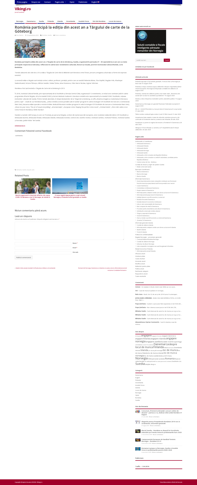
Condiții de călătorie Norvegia (145, 241)
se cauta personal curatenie (164, 361)
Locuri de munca (115, 21)
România (44, 35)
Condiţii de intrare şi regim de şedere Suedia (149, 165)
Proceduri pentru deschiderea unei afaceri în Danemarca (153, 209)
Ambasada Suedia (142, 153)
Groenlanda (70, 21)
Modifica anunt (140, 264)
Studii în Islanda (141, 230)
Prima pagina (22, 2)
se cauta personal (150, 361)
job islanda (151, 350)
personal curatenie (158, 359)
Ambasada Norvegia (143, 150)
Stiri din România (99, 21)
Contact (47, 2)
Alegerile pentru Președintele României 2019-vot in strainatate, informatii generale (160, 422)
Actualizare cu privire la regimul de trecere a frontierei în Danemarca (157, 122)
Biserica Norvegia (142, 174)
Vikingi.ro (23, 8)
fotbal (166, 347)
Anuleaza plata (140, 256)
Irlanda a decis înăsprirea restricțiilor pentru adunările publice (155, 99)
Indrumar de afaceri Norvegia (145, 244)
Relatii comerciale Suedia (144, 167)
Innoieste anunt (140, 261)
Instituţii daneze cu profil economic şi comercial (150, 197)
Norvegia (19, 21)
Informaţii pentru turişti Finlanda (146, 251)
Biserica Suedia (141, 176)
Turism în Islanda (142, 232)
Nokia (170, 356)
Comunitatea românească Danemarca (148, 188)
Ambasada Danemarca (143, 143)
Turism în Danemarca (143, 216)
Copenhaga (177, 342)
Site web (75, 252)
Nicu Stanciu (19, 35)
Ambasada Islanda (142, 148)
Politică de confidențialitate (144, 235)
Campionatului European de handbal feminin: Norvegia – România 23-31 (158, 440)
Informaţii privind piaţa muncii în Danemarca (150, 195)
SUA (180, 361)
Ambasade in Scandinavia (143, 141)
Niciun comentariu (60, 35)
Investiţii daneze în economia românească (149, 202)
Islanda (60, 21)
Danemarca (31, 21)
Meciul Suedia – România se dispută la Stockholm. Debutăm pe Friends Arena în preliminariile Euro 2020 (161, 431)
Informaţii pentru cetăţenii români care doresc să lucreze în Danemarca (157, 193)
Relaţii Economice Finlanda (144, 249)
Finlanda (51, 21)
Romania (19, 170)
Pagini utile (59, 2)
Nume (75, 243)
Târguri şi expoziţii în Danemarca (146, 213)
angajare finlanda (142, 338)
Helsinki (137, 350)
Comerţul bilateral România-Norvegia (148, 239)
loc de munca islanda (155, 353)
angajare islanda (158, 338)
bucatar (164, 341)
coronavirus (138, 344)
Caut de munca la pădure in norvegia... (151, 291)
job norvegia (159, 350)
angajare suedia (153, 341)
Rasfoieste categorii (141, 271)
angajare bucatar (157, 336)
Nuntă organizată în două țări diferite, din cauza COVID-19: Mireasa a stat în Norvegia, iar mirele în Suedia (32, 197)
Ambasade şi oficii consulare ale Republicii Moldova (152, 155)
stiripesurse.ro (20, 125)
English (94, 2)
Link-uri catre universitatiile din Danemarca (149, 204)
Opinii (72, 2)
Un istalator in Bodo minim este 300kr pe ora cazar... (159, 287)
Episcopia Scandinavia (142, 169)
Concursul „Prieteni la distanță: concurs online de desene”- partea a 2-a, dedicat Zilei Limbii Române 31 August (161, 413)
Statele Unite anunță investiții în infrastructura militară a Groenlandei (35, 268)
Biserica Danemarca (143, 172)
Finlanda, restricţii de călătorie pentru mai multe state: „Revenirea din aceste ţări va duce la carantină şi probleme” (157, 95)
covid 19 (145, 344)
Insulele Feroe (84, 21)
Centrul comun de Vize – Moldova (146, 162)
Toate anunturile (140, 276)
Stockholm (175, 361)
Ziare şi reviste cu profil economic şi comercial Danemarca (154, 218)
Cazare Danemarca (142, 186)
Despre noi (35, 2)
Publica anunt (139, 269)
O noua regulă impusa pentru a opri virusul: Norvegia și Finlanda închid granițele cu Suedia (70, 196)
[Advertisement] (143, 10)
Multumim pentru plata (142, 266)
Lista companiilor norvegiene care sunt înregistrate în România (155, 246)
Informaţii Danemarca (142, 179)
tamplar (147, 364)
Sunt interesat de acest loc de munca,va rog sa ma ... (164, 311)
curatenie (150, 344)
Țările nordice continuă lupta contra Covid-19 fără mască (153, 114)
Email (75, 248)
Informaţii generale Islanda (144, 223)
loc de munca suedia (151, 356)
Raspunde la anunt (141, 274)
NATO (166, 356)
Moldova (161, 356)
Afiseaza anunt (140, 254)
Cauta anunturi (140, 259)
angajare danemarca (169, 336)
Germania (171, 347)
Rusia (177, 359)
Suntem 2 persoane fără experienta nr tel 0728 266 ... (164, 304)
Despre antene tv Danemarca (145, 190)
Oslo (150, 359)
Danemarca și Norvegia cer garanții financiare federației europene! (157, 104)
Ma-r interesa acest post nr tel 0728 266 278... (162, 307)
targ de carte (30, 170)
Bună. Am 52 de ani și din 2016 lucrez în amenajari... (161, 294)
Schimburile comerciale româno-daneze (148, 211)
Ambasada (138, 336)
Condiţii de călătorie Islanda (145, 225)
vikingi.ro (153, 364)
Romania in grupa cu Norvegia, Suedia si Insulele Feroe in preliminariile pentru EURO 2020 (159, 449)
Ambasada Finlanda (142, 146)
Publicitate (82, 2)
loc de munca (170, 350)
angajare (146, 335)
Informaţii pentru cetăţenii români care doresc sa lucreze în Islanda (156, 227)
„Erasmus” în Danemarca (144, 220)
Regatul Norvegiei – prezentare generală (148, 237)
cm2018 (170, 342)
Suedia (41, 21)
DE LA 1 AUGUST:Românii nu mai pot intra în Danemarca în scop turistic (158, 109)
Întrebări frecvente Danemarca (146, 199)
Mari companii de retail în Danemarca (148, 206)
